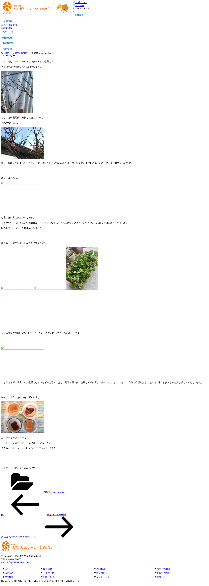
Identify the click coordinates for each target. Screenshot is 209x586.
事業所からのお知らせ (55, 492)
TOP (7, 569)
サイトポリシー (104, 577)
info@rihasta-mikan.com (18, 562)
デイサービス (50, 573)
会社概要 (47, 568)
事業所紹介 (101, 573)
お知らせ (161, 577)
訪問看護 (100, 568)
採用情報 (9, 577)
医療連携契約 (163, 573)
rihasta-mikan (45, 53)
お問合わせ (48, 577)
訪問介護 (9, 573)
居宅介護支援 (163, 568)
